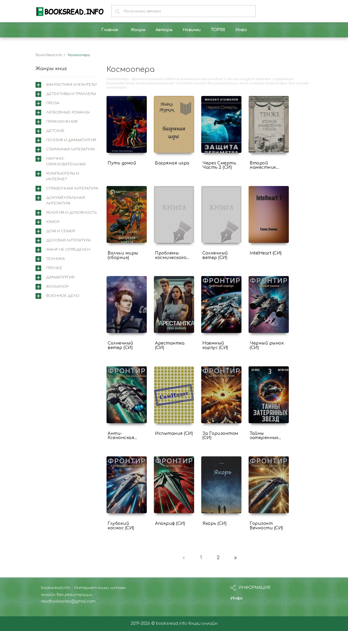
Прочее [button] (54, 268)
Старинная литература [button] (70, 149)
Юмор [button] (52, 222)
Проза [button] (52, 103)
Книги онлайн (203, 623)
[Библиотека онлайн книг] (70, 11)
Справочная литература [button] (72, 188)
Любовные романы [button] (67, 112)
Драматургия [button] (60, 277)
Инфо (236, 598)
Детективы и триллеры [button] (71, 94)
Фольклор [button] (57, 287)
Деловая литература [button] (68, 240)
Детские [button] (55, 131)
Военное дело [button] (62, 296)
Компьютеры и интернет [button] (62, 176)
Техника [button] (55, 259)
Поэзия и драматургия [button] (71, 140)
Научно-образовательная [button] (65, 161)
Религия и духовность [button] (71, 213)
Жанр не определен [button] (68, 250)
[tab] (67, 85)
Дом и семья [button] (60, 231)
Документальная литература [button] (65, 200)
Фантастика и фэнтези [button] (71, 85)
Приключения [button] (61, 122)
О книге (127, 154)
